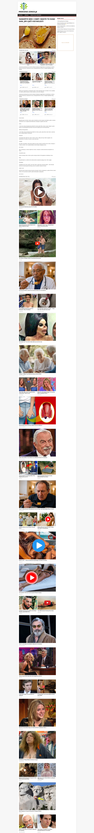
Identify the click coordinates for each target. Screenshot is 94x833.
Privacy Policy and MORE (36, 15)
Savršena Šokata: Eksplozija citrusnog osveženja (65, 29)
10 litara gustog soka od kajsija (62, 21)
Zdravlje (26, 15)
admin (29, 23)
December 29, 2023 (23, 23)
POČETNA (20, 15)
